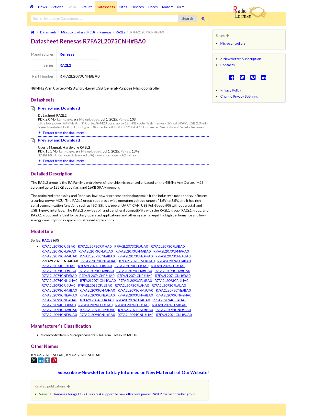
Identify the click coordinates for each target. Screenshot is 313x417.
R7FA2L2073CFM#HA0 (171, 251)
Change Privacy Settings (239, 96)
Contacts (227, 65)
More (168, 5)
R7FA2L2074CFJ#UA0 (95, 266)
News (42, 7)
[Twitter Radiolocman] (243, 77)
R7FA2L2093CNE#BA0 (173, 290)
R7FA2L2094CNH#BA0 (97, 315)
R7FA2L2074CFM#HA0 (134, 271)
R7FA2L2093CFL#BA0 (95, 285)
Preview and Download (59, 108)
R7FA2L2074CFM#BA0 (96, 271)
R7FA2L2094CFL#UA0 (132, 305)
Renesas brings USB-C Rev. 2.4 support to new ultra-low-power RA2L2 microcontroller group (125, 394)
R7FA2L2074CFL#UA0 (59, 271)
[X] (34, 360)
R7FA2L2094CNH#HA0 (135, 315)
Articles (57, 7)
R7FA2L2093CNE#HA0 (59, 295)
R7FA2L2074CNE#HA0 (96, 276)
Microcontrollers (233, 43)
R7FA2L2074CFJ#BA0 (174, 261)
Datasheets (106, 7)
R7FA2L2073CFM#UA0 (59, 256)
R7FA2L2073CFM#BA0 (133, 251)
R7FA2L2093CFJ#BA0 (135, 280)
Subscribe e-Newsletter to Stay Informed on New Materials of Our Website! (133, 372)
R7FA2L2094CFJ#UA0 (169, 300)
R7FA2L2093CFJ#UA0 (58, 285)
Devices (138, 7)
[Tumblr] (47, 360)
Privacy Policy (230, 90)
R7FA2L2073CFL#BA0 (168, 246)
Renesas (67, 54)
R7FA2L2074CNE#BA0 (59, 276)
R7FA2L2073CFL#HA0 (59, 251)
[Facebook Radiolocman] (233, 77)
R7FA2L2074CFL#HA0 (168, 266)
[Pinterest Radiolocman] (254, 77)
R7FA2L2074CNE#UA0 (134, 276)
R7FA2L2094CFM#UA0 (97, 310)
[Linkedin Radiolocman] (265, 77)
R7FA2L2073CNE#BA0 (97, 256)
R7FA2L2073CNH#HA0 (98, 261)
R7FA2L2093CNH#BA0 (135, 295)
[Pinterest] (54, 360)
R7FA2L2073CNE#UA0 (172, 256)
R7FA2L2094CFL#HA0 (95, 305)
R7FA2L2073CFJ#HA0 (95, 246)
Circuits (86, 7)
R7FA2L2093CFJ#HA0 (171, 280)
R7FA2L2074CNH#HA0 (59, 280)
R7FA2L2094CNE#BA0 (135, 310)
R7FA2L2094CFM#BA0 (169, 305)
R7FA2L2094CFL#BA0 (59, 305)
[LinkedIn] (41, 360)
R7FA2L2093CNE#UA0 (97, 295)
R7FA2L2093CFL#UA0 (169, 285)
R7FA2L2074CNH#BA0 (172, 276)
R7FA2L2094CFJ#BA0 (96, 300)
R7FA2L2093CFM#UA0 (135, 290)
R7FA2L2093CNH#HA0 (173, 295)
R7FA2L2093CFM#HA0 (97, 290)
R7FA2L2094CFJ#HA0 (133, 300)
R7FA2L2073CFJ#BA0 (58, 246)
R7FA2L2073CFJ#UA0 (131, 246)
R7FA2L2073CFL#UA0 (95, 251)
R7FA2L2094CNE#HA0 (173, 310)
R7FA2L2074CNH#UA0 (98, 280)
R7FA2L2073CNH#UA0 (137, 261)
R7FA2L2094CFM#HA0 (59, 310)
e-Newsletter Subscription (240, 59)
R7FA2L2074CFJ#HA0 (58, 266)
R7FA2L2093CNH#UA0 (59, 300)
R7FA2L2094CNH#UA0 (174, 315)
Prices (153, 7)
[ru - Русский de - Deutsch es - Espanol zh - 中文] (180, 6)
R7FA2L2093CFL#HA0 (132, 285)
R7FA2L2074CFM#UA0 (172, 271)
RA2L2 (65, 65)
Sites (123, 7)
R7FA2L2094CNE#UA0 (59, 315)
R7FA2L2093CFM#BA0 (59, 290)
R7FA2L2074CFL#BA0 (131, 266)
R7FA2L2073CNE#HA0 (135, 256)
